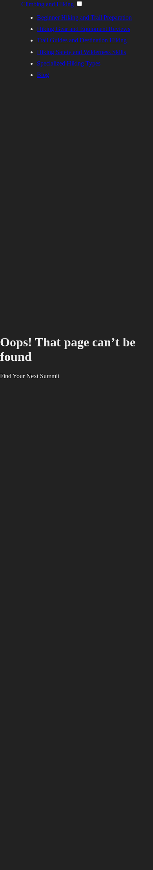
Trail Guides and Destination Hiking (82, 40)
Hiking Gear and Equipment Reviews (83, 28)
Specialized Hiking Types (68, 63)
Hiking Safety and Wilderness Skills (81, 52)
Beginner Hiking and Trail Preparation (84, 17)
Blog (43, 74)
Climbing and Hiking (47, 4)
